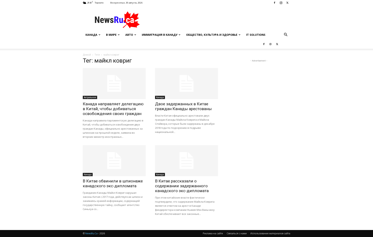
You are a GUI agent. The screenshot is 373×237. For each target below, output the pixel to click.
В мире (111, 35)
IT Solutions (255, 35)
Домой (87, 54)
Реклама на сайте (213, 233)
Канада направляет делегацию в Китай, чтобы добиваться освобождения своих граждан (113, 109)
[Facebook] (274, 2)
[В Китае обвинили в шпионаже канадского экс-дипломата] (114, 160)
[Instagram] (281, 2)
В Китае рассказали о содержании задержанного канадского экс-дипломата (182, 186)
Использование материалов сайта (270, 233)
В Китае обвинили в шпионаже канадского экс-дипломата (113, 183)
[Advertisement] (219, 19)
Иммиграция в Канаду (159, 35)
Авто (129, 35)
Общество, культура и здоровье (211, 35)
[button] (285, 35)
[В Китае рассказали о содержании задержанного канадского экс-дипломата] (186, 160)
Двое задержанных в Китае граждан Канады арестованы (183, 106)
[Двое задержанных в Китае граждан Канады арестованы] (186, 83)
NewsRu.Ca (91, 233)
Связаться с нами (237, 233)
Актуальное (90, 97)
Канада (91, 35)
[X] (287, 2)
